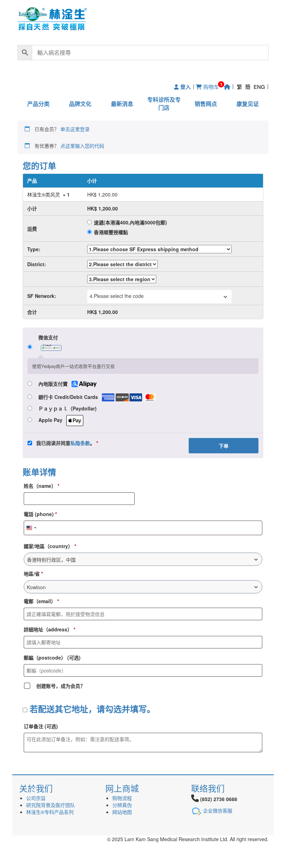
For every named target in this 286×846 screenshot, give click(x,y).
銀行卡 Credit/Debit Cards (68, 396)
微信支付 (48, 337)
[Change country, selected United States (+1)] (31, 528)
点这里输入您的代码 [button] (82, 145)
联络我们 (208, 788)
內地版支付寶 (53, 383)
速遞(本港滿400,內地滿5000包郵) (130, 222)
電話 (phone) (40, 513)
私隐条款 (80, 442)
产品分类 (38, 104)
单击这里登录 (75, 128)
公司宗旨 (36, 797)
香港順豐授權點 (111, 232)
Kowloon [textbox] (36, 587)
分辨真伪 (122, 804)
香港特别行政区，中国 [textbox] (51, 559)
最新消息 (122, 104)
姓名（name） (41, 485)
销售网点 (206, 104)
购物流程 (122, 797)
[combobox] (159, 296)
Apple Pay (51, 419)
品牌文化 (80, 104)
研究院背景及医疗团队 (50, 804)
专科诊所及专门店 (164, 103)
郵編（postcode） (52, 657)
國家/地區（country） (50, 546)
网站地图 (122, 811)
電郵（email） (41, 601)
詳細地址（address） (49, 629)
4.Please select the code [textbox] (117, 295)
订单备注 (41, 726)
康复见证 (247, 104)
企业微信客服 (217, 810)
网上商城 (122, 788)
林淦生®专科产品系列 (50, 811)
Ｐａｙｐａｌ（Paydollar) (67, 408)
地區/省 (33, 573)
